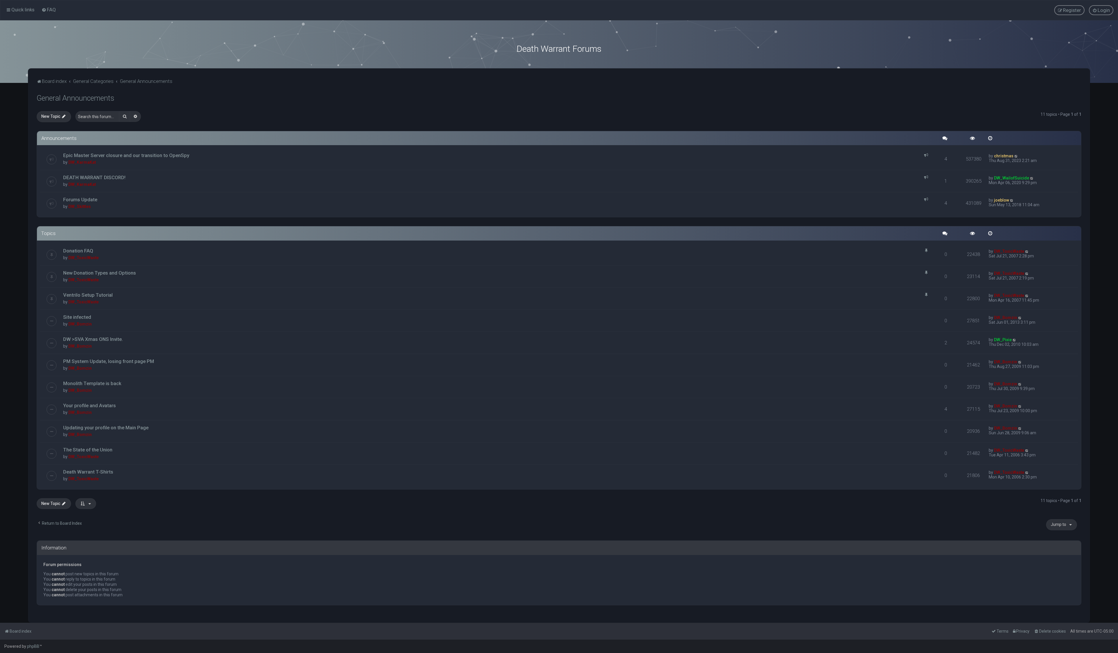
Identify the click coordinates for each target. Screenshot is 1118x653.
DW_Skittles (79, 206)
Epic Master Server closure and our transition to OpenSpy (126, 155)
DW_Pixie (1003, 339)
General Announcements (75, 98)
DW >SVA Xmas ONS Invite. (93, 339)
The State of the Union (87, 450)
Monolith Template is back (92, 383)
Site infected (77, 317)
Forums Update (80, 199)
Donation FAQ (78, 251)
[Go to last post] (1016, 156)
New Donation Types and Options (99, 273)
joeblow (1001, 200)
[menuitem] (48, 9)
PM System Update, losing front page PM (108, 361)
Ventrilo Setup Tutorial (88, 295)
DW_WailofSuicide (1011, 178)
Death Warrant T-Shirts (88, 472)
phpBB (33, 646)
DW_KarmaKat (82, 162)
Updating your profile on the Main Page (105, 427)
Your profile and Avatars (89, 405)
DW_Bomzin (80, 324)
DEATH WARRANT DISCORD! (94, 177)
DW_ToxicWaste (83, 257)
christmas (1003, 156)
